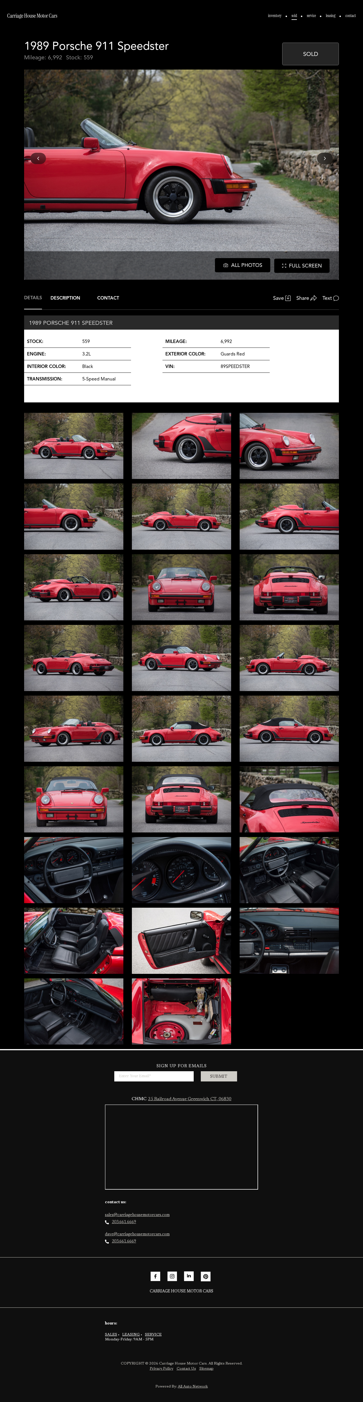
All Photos (246, 265)
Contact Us (186, 1368)
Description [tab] (65, 298)
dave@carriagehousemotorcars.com (137, 1234)
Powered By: (181, 1386)
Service (311, 15)
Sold (294, 15)
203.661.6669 (124, 1222)
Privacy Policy (161, 1368)
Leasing (330, 15)
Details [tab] (33, 298)
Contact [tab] (108, 298)
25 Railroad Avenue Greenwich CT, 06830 (189, 1099)
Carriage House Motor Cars (32, 15)
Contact (350, 15)
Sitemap (206, 1368)
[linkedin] (189, 1276)
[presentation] (38, 158)
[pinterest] (206, 1276)
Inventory (275, 15)
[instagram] (172, 1276)
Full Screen (305, 266)
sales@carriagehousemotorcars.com (137, 1215)
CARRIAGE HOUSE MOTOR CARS (181, 1292)
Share (302, 298)
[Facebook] (155, 1276)
